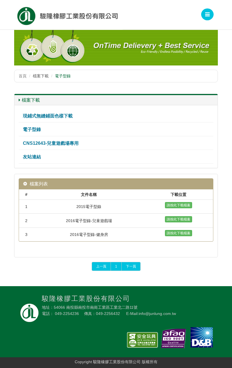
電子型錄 (32, 129)
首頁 (23, 76)
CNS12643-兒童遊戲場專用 (51, 143)
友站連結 (32, 156)
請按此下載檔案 (178, 205)
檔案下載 (31, 100)
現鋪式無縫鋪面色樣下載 (48, 115)
